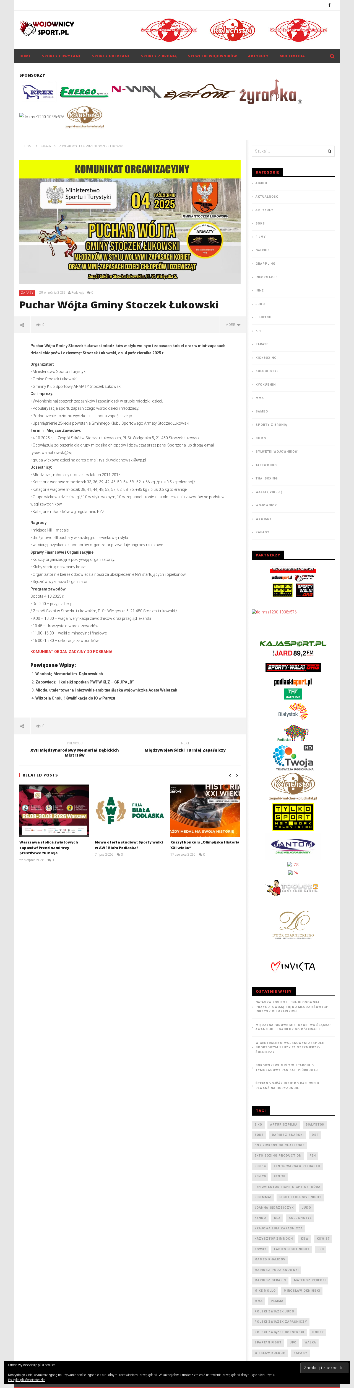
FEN (312, 1155)
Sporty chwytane (61, 56)
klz (277, 1218)
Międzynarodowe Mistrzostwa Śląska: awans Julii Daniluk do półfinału (293, 1027)
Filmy (261, 237)
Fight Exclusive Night (300, 1197)
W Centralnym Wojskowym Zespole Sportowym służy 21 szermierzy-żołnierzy (290, 1047)
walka (310, 1342)
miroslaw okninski (302, 1290)
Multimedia (292, 56)
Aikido (261, 183)
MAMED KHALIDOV (269, 1259)
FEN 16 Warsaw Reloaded (297, 1166)
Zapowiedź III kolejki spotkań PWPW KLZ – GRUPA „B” (84, 682)
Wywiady (264, 519)
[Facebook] (329, 5)
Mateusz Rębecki (310, 1280)
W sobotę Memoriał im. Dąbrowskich (69, 674)
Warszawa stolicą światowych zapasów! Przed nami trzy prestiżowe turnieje (48, 847)
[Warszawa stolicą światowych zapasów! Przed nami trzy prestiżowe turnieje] (54, 811)
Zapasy (27, 293)
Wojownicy (266, 505)
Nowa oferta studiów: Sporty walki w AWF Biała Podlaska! (129, 845)
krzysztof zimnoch (273, 1238)
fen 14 (260, 1166)
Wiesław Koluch (269, 1353)
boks (259, 1135)
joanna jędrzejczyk (274, 1207)
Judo (260, 304)
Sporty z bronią (159, 56)
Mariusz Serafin (270, 1280)
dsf (315, 1135)
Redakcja (77, 293)
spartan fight (268, 1342)
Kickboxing (266, 358)
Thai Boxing (267, 478)
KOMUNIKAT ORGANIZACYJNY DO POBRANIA (71, 651)
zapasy (300, 1353)
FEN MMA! (262, 1197)
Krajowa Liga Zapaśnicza (278, 1228)
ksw (305, 1238)
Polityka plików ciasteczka (26, 1380)
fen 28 (279, 1176)
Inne (260, 290)
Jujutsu (264, 317)
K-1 (258, 331)
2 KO (258, 1124)
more (231, 325)
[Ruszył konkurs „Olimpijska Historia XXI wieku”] (205, 811)
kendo (260, 1218)
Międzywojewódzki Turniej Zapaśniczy (185, 748)
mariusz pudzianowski (276, 1270)
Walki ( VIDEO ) (269, 492)
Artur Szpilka (284, 1124)
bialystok (315, 1124)
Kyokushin (266, 384)
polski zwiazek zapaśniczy (280, 1321)
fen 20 (260, 1176)
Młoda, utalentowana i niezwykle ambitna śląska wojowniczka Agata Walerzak (106, 690)
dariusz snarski (288, 1135)
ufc (293, 1342)
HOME (25, 56)
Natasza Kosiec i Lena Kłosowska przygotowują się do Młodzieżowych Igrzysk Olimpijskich (292, 1006)
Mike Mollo (265, 1290)
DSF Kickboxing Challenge (279, 1145)
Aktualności (268, 196)
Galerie (262, 250)
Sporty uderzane (111, 56)
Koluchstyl (267, 371)
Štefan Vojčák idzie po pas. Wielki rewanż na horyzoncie (288, 1086)
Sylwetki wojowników (212, 56)
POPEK (318, 1332)
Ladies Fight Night (291, 1249)
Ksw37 (260, 1249)
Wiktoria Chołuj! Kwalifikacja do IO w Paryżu (75, 698)
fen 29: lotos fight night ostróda (287, 1187)
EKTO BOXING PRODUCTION (277, 1155)
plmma (277, 1301)
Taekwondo (266, 465)
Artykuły (258, 56)
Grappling (265, 263)
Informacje (266, 277)
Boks (260, 223)
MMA (260, 398)
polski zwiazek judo (274, 1311)
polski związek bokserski (279, 1332)
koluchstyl (300, 1218)
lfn (320, 1249)
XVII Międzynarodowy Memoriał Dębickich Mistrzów (74, 750)
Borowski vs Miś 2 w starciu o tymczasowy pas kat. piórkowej (287, 1068)
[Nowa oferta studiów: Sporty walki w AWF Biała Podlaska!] (130, 811)
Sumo (261, 438)
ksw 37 (323, 1238)
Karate (262, 344)
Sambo (262, 411)
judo (306, 1207)
